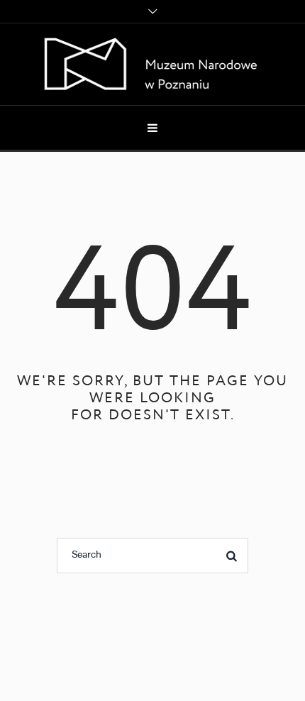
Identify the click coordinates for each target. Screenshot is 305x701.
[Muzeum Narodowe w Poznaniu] (152, 64)
